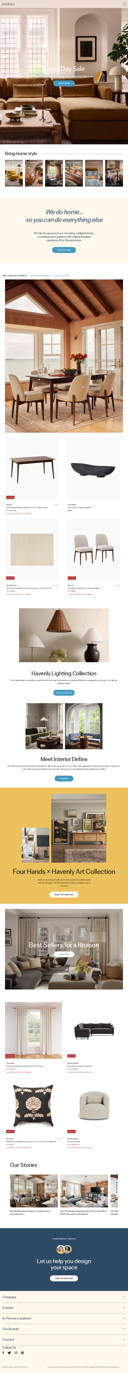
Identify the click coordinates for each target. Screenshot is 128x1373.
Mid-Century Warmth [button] (15, 276)
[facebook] (3, 1352)
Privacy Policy (68, 1367)
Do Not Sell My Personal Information (107, 1367)
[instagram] (16, 1352)
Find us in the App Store (55, 1367)
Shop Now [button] (64, 83)
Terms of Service (78, 1367)
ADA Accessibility (89, 1367)
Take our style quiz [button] (64, 1278)
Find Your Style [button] (64, 250)
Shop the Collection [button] (64, 693)
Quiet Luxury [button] (62, 276)
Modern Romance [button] (41, 276)
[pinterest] (22, 1352)
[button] (8, 3)
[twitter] (9, 1352)
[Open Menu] (124, 4)
